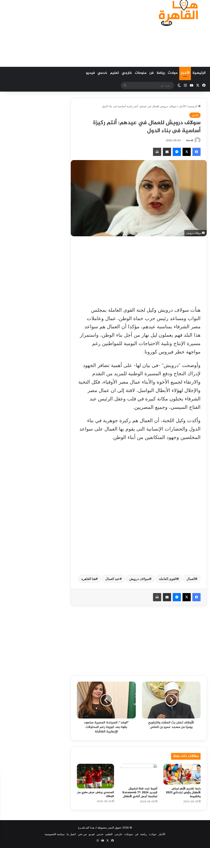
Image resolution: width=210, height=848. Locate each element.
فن (151, 73)
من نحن (82, 834)
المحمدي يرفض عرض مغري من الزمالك (95, 794)
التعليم (109, 834)
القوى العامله (168, 579)
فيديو (90, 73)
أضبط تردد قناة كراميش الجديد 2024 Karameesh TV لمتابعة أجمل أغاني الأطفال (139, 792)
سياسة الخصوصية (55, 834)
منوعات (140, 73)
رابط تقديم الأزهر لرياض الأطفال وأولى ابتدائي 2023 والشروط (183, 792)
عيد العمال (112, 579)
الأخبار (185, 73)
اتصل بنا (71, 834)
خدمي (102, 73)
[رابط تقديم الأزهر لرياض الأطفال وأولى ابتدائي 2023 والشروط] (182, 774)
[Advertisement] (68, 32)
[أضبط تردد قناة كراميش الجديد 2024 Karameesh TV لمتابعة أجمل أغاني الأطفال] (138, 774)
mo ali (189, 140)
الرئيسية (198, 73)
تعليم (114, 73)
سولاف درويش (139, 579)
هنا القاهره (88, 579)
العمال (190, 579)
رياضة (160, 73)
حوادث (173, 73)
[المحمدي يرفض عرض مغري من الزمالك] (95, 776)
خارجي (127, 73)
